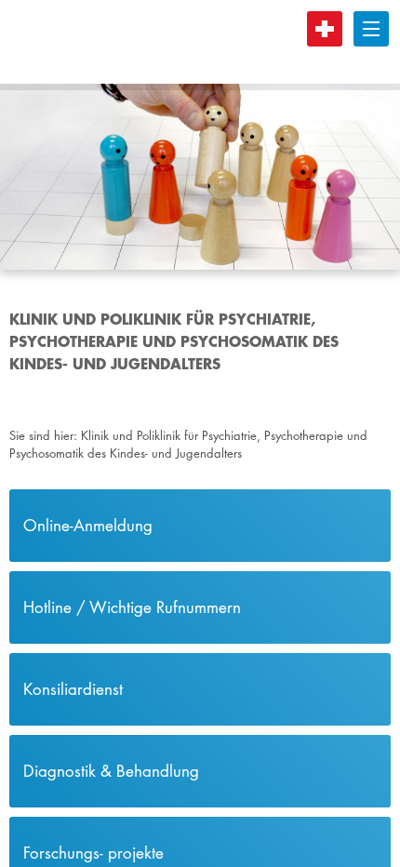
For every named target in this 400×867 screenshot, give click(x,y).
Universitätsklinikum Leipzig (185, 42)
